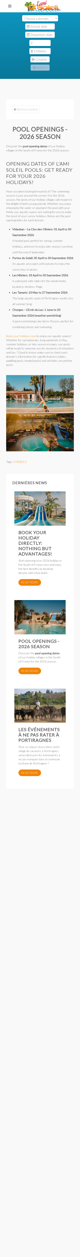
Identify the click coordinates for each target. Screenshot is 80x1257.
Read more (29, 582)
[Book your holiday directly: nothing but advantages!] (40, 508)
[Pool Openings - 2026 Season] (40, 617)
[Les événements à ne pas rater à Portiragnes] (40, 706)
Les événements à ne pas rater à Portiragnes (39, 735)
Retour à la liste (27, 109)
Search (41, 67)
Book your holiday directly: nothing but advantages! (35, 543)
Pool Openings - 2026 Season (38, 643)
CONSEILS (19, 461)
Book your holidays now (21, 336)
